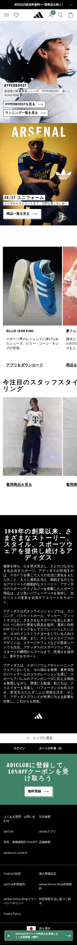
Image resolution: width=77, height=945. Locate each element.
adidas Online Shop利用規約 (55, 886)
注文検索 (45, 816)
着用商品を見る (19, 485)
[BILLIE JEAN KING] (32, 309)
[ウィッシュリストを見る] (16, 15)
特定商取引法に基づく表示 (55, 901)
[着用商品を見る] (32, 444)
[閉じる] (8, 935)
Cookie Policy (12, 913)
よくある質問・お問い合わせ (19, 818)
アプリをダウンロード (24, 365)
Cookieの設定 (12, 873)
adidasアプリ (47, 831)
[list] (38, 309)
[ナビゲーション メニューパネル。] (6, 15)
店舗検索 (45, 842)
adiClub (9, 831)
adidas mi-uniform (15, 852)
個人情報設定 (47, 873)
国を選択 (45, 928)
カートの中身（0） (51, 748)
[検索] (61, 15)
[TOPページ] (38, 16)
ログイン (19, 748)
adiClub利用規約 (14, 884)
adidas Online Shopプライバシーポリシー (20, 901)
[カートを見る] (70, 15)
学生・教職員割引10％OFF (21, 842)
